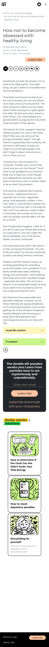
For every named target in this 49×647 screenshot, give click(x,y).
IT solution (11, 341)
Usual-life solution (16, 330)
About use (8, 642)
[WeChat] (32, 68)
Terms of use (10, 637)
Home (6, 13)
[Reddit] (26, 68)
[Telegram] (37, 68)
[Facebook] (11, 68)
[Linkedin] (21, 68)
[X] (16, 68)
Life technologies (23, 13)
